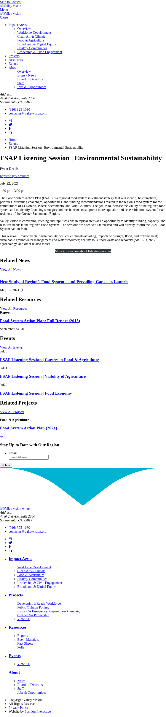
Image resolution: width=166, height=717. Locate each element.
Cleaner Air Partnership (33, 615)
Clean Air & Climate (31, 36)
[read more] (21, 290)
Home (13, 140)
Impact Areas (18, 25)
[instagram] (10, 121)
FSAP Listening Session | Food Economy (36, 393)
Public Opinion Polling (33, 607)
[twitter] (10, 124)
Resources (16, 60)
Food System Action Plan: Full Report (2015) (40, 321)
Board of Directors (30, 79)
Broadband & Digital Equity (36, 44)
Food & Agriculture (30, 40)
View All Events (11, 347)
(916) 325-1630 (19, 109)
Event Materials (28, 639)
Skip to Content (10, 2)
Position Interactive (38, 711)
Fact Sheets (25, 643)
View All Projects (12, 412)
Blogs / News (26, 75)
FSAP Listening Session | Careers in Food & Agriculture (49, 359)
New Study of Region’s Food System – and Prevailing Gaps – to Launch (64, 281)
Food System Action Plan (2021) (28, 428)
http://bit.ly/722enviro (14, 176)
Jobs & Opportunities (31, 87)
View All (23, 619)
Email (13, 453)
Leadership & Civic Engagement (39, 52)
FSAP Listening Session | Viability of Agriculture (43, 376)
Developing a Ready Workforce (39, 603)
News (21, 681)
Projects (14, 56)
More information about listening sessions (83, 251)
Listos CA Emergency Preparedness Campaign (49, 611)
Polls (20, 647)
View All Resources (13, 308)
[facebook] (10, 128)
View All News (10, 269)
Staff (20, 83)
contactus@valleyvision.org (27, 113)
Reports (22, 635)
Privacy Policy (19, 707)
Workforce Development (34, 32)
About (13, 67)
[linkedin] (10, 132)
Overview (24, 28)
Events (13, 63)
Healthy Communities (32, 48)
